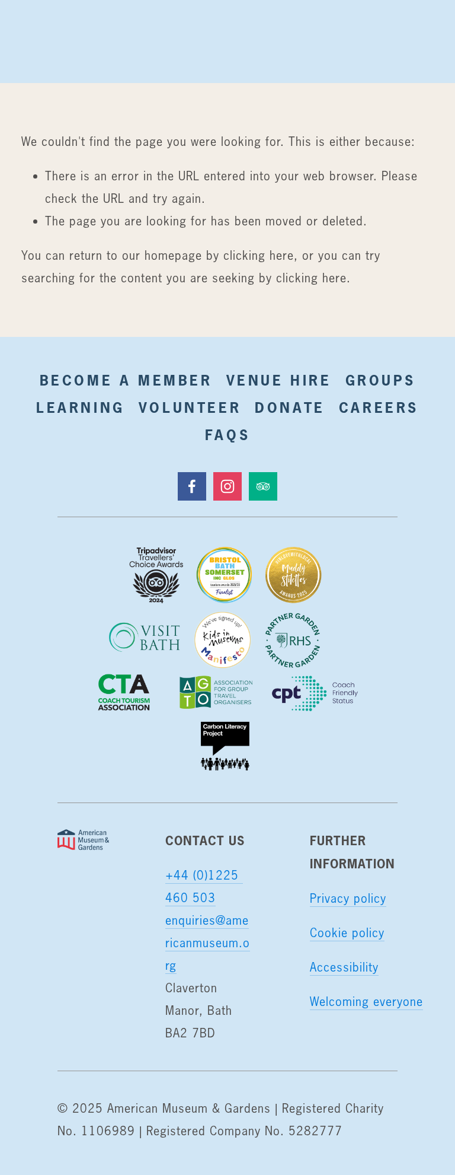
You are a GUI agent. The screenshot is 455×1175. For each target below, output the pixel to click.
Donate (290, 407)
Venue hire (279, 380)
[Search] (30, 41)
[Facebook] (192, 486)
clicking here (258, 255)
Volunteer (190, 407)
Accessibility (344, 967)
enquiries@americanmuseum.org (207, 943)
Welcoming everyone (366, 1001)
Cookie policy (347, 932)
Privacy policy (348, 898)
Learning (80, 407)
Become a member (126, 380)
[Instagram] (227, 486)
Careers (379, 407)
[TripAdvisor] (263, 486)
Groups (380, 380)
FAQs (227, 435)
